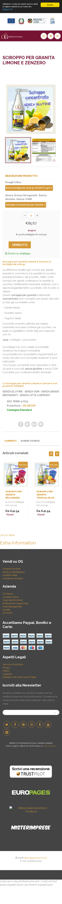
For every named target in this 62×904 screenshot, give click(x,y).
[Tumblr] (39, 724)
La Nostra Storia (11, 597)
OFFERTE (8, 613)
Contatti (6, 609)
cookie (6, 670)
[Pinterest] (23, 724)
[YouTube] (48, 724)
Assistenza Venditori (13, 578)
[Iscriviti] (55, 712)
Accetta (50, 4)
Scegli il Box (13, 182)
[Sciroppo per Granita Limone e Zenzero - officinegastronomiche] (31, 109)
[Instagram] (31, 724)
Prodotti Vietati (10, 575)
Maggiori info (8, 9)
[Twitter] (6, 724)
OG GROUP (29, 405)
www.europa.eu (49, 746)
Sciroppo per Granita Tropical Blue (45, 494)
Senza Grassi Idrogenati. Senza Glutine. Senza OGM (26, 197)
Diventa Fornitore (11, 568)
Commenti (10, 441)
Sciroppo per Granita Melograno (13, 494)
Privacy (6, 667)
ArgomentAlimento (13, 600)
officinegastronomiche (35, 858)
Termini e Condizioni (13, 664)
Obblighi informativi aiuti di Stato (19, 677)
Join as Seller (7, 535)
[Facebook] (15, 724)
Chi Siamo (8, 593)
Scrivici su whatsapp (18, 253)
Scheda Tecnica (30, 441)
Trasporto (7, 674)
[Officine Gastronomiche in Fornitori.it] (31, 809)
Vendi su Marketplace (14, 572)
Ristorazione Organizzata (15, 603)
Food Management (12, 606)
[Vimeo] (6, 732)
